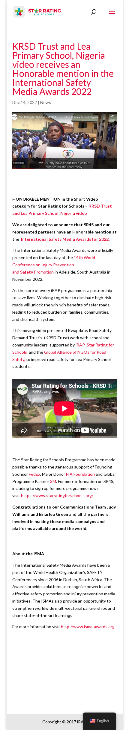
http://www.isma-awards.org (88, 626)
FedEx (34, 474)
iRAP (80, 344)
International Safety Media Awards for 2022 (65, 239)
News (45, 102)
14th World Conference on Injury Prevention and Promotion (53, 264)
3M (53, 481)
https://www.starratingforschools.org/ (57, 495)
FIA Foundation (80, 474)
